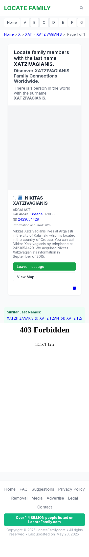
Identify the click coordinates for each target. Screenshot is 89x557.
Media (37, 498)
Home (12, 22)
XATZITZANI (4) (53, 318)
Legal (73, 498)
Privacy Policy (71, 489)
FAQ (23, 489)
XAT (28, 34)
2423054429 (28, 219)
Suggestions (42, 489)
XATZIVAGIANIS (49, 34)
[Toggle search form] (81, 8)
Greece (36, 214)
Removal (19, 498)
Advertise (55, 498)
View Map (25, 277)
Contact (44, 507)
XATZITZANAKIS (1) (23, 318)
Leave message (30, 266)
